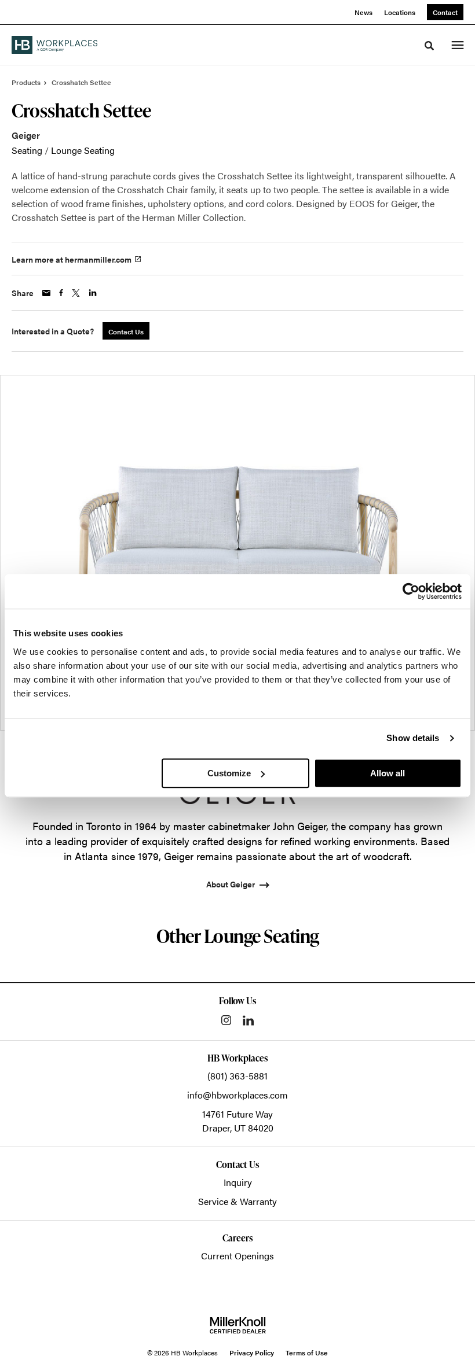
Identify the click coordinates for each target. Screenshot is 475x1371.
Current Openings (237, 1255)
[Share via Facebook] (61, 292)
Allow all (387, 773)
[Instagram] (226, 1020)
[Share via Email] (46, 293)
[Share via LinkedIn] (93, 292)
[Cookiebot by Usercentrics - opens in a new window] (411, 591)
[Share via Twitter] (76, 293)
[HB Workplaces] (54, 44)
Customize (229, 773)
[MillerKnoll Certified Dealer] (238, 1325)
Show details (412, 738)
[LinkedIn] (248, 1020)
